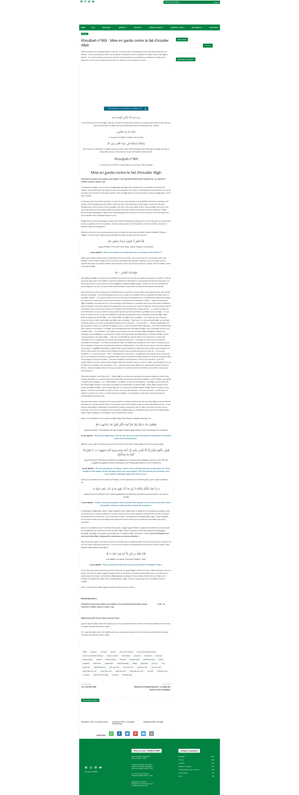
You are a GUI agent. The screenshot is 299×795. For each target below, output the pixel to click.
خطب (163, 663)
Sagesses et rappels (184, 766)
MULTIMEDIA (196, 27)
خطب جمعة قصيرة (142, 667)
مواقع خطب (86, 674)
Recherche (182, 39)
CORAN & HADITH (155, 27)
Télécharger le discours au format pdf (124, 108)
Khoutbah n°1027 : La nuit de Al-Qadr (94, 722)
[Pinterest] (135, 735)
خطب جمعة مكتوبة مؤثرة (136, 671)
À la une (181, 760)
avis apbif (104, 652)
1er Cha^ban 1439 (89, 687)
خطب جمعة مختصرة (106, 671)
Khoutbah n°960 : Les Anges (153, 722)
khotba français (87, 659)
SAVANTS (122, 27)
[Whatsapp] (111, 735)
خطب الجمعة (86, 667)
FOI (92, 27)
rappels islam (109, 663)
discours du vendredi (126, 652)
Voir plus (216, 2)
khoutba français (110, 659)
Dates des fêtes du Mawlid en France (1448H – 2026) (141, 757)
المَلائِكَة (135, 663)
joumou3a (137, 655)
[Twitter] (127, 735)
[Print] (151, 735)
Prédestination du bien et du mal (188, 770)
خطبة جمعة (150, 671)
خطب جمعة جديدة (128, 667)
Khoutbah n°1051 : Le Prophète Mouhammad (123, 723)
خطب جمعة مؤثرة (156, 667)
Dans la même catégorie (90, 700)
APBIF (83, 27)
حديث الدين (154, 663)
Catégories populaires (189, 751)
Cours (180, 776)
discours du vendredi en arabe (146, 652)
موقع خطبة (115, 674)
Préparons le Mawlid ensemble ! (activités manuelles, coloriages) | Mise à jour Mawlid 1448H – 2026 (142, 766)
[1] (97, 179)
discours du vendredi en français (93, 655)
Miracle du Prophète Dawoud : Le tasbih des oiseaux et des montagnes (152, 688)
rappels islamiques (123, 663)
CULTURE (137, 27)
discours (113, 652)
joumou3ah (147, 655)
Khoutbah (213, 27)
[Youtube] (119, 735)
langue (161, 659)
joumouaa (158, 655)
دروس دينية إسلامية (162, 671)
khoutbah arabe (134, 659)
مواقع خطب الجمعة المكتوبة (100, 674)
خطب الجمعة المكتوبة (99, 667)
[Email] (143, 735)
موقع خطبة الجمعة (127, 674)
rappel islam (97, 663)
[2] (82, 632)
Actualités (181, 763)
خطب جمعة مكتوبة (121, 671)
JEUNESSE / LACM (177, 27)
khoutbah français (149, 659)
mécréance (86, 663)
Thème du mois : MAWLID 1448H (146, 751)
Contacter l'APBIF (91, 772)
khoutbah (123, 659)
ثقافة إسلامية (144, 663)
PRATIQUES (106, 27)
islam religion (126, 655)
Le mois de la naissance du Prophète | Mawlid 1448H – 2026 (142, 774)
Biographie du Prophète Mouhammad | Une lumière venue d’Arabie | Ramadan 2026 (142, 783)
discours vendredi (112, 655)
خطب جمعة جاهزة (114, 667)
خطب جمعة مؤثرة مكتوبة (89, 671)
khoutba (98, 659)
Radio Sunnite (183, 773)
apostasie (94, 652)
